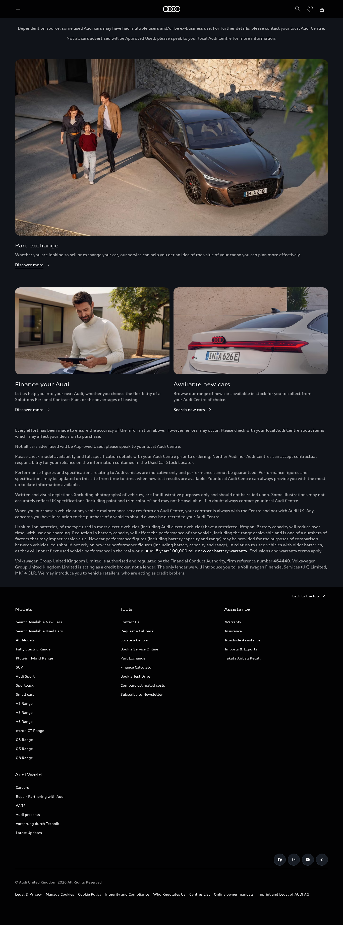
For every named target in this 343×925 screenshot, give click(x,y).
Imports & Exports (241, 649)
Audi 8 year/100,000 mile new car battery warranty (196, 550)
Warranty (233, 622)
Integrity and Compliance (127, 894)
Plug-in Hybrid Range (34, 658)
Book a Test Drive (135, 676)
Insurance (233, 631)
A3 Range (24, 703)
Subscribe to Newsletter (142, 694)
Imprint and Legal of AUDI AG (283, 894)
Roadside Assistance (242, 640)
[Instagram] (294, 860)
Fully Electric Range (33, 649)
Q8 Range (24, 758)
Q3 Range (24, 739)
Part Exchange (133, 658)
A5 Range (24, 712)
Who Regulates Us (169, 894)
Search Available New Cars (39, 622)
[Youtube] (308, 860)
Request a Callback (137, 631)
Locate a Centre (134, 640)
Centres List (199, 894)
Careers (22, 787)
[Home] (171, 9)
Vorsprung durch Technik (37, 823)
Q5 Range (24, 748)
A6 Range (24, 721)
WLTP (21, 805)
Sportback (25, 685)
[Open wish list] (310, 9)
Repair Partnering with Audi (40, 796)
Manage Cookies (60, 894)
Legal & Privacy (28, 894)
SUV (19, 667)
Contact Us (130, 622)
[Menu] (19, 9)
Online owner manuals (234, 894)
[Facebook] (280, 860)
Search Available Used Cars (39, 631)
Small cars (25, 694)
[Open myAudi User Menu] (322, 9)
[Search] (298, 9)
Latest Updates (29, 832)
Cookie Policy (89, 894)
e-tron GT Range (30, 730)
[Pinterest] (322, 860)
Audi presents (28, 814)
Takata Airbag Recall (243, 658)
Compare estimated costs (143, 685)
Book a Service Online (139, 649)
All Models (25, 640)
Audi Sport (25, 676)
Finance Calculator (137, 667)
